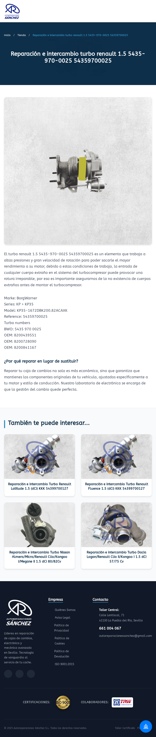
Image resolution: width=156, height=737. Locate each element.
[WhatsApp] (31, 674)
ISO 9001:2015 (64, 664)
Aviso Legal (62, 617)
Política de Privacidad (61, 628)
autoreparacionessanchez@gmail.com (125, 636)
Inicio (7, 35)
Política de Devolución (61, 654)
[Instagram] (19, 674)
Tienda (21, 35)
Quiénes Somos (65, 610)
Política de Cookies (62, 641)
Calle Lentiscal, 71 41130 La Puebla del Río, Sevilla (121, 615)
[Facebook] (8, 674)
